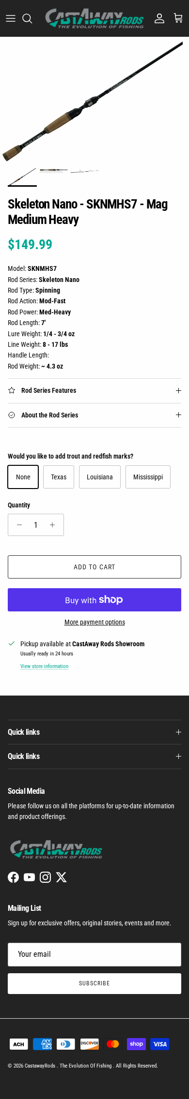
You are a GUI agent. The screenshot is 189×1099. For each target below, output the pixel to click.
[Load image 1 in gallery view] (94, 100)
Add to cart (94, 567)
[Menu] (10, 18)
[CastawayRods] (94, 18)
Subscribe (94, 983)
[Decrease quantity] (16, 524)
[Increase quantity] (55, 524)
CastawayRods (41, 1066)
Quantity (19, 505)
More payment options (94, 622)
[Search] (32, 18)
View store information (44, 666)
